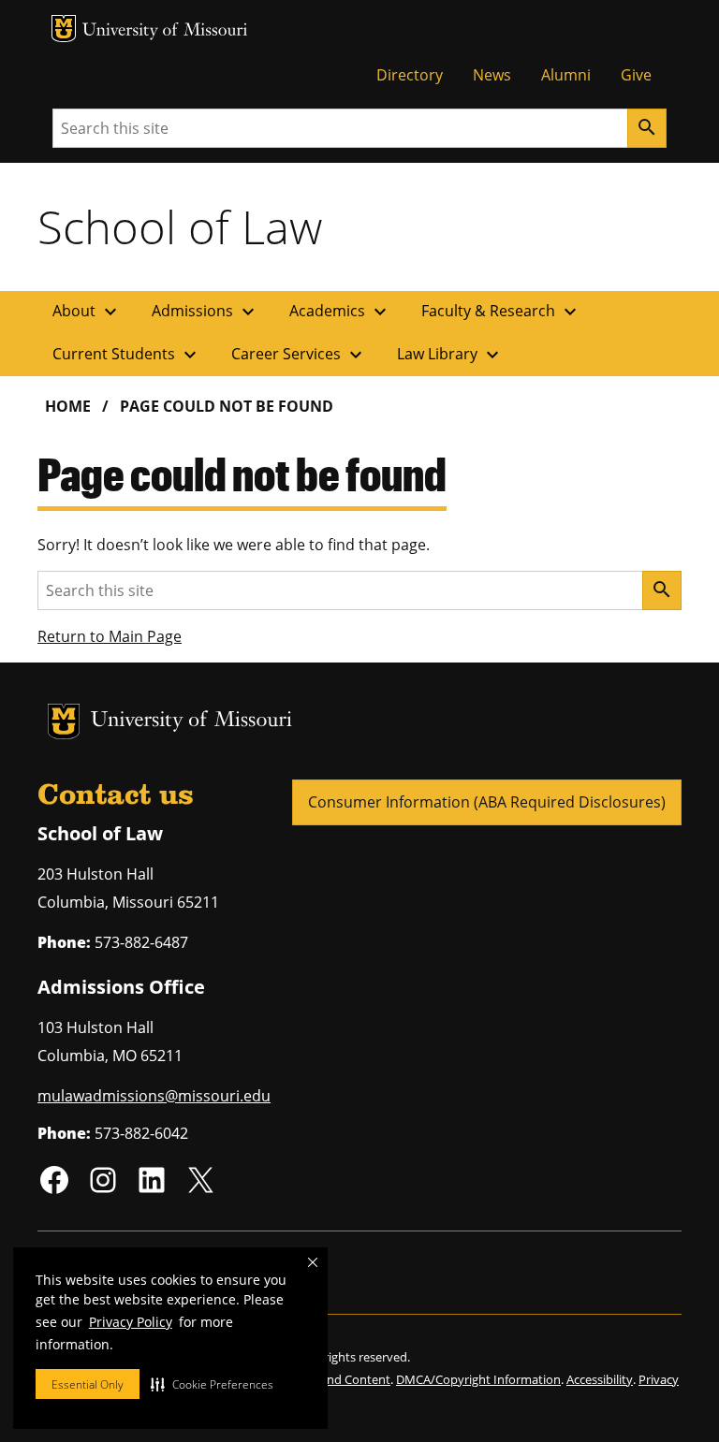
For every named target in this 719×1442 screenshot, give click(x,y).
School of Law (179, 226)
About (87, 311)
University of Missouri (165, 31)
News (492, 75)
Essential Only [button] (87, 1384)
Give (636, 75)
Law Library (450, 354)
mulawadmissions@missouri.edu (154, 1095)
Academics (340, 311)
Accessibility (599, 1379)
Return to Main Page (109, 636)
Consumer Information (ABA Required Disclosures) (487, 802)
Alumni (566, 75)
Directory (409, 75)
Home (68, 406)
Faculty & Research (501, 311)
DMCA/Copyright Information (478, 1379)
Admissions (205, 311)
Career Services (299, 354)
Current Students (126, 354)
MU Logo (63, 28)
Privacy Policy (130, 1322)
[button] (212, 1384)
